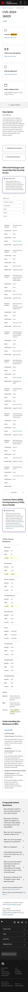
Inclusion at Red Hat (5, 973)
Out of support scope (18, 475)
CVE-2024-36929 (20, 8)
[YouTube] (18, 923)
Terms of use (17, 983)
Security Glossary (15, 889)
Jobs (16, 968)
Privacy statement (5, 983)
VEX (3, 21)
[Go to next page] (23, 492)
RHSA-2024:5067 (17, 458)
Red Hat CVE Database (7, 8)
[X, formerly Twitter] (26, 923)
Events (2, 970)
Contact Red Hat (5, 971)
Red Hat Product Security (14, 904)
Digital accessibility (19, 985)
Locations (17, 970)
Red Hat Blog (18, 971)
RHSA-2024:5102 (17, 241)
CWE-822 (7, 730)
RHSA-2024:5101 (17, 266)
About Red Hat (4, 968)
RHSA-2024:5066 (17, 431)
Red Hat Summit (5, 975)
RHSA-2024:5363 (17, 404)
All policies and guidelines (7, 985)
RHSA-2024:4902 (17, 294)
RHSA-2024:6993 (17, 377)
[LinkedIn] (15, 923)
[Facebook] (22, 923)
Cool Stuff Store (18, 973)
